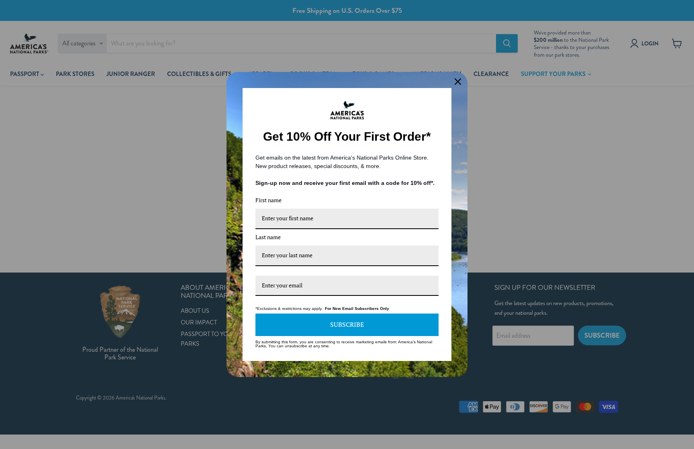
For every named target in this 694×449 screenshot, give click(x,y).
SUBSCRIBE (347, 324)
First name (268, 200)
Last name (268, 237)
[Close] (457, 81)
